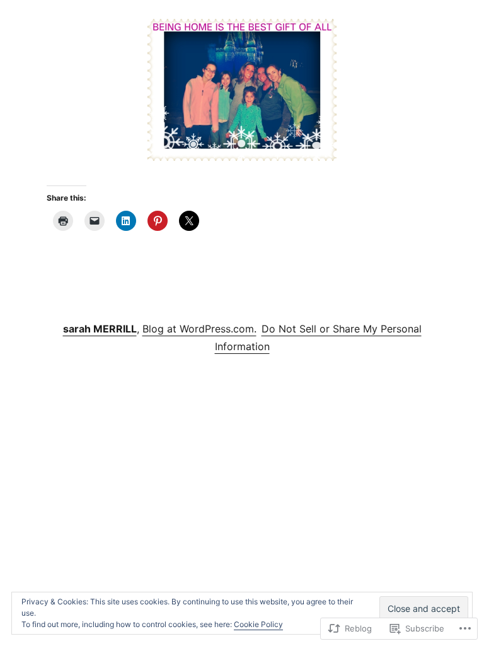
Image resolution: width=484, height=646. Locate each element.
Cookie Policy (258, 624)
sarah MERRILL (100, 328)
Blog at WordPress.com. (199, 328)
